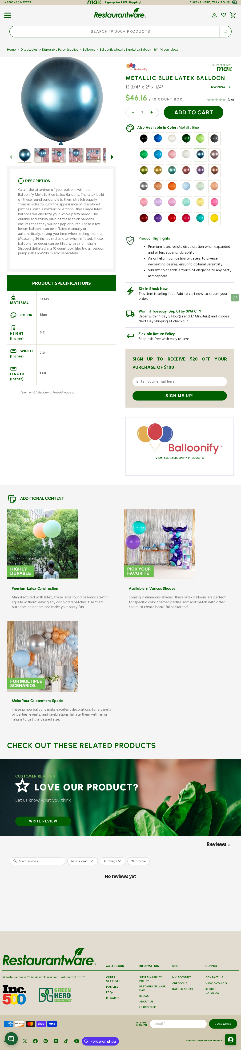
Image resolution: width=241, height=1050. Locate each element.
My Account (181, 978)
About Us (146, 1002)
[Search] (225, 31)
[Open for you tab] (230, 1039)
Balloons (89, 50)
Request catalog (212, 991)
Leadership (147, 1007)
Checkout (179, 984)
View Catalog (216, 984)
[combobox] (120, 31)
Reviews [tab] (218, 845)
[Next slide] (112, 157)
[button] (8, 13)
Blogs (144, 996)
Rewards (113, 998)
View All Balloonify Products (179, 458)
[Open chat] (11, 1038)
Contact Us (214, 978)
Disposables (29, 50)
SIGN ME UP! (179, 396)
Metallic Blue (189, 128)
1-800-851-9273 (18, 2)
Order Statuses (113, 980)
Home (11, 50)
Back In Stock (182, 989)
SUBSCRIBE (223, 1024)
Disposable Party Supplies (60, 50)
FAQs (109, 992)
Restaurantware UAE (152, 989)
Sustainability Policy (150, 980)
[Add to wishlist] (223, 15)
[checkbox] (138, 861)
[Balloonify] (139, 70)
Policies (112, 987)
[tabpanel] (120, 893)
